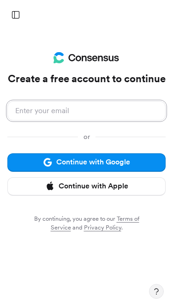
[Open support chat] (156, 291)
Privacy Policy (102, 227)
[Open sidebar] (15, 14)
